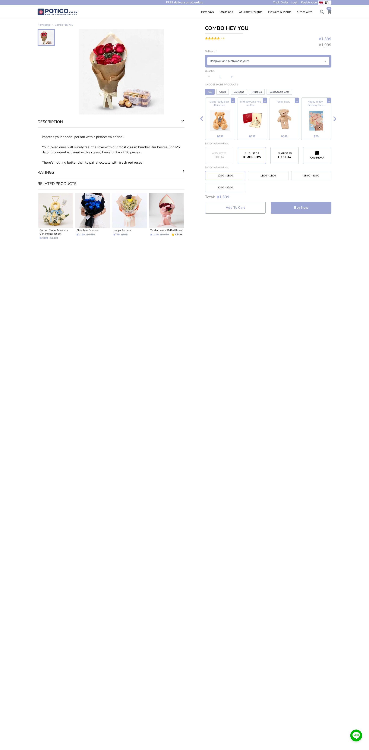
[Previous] (202, 119)
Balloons (239, 92)
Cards (222, 92)
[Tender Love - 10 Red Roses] (166, 218)
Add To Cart (235, 207)
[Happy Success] (129, 218)
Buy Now (301, 207)
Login (294, 2)
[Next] (334, 119)
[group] (268, 118)
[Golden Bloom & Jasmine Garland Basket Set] (55, 218)
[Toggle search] (322, 12)
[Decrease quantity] (209, 77)
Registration (309, 2)
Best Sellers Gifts (279, 92)
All (210, 92)
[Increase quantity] (232, 77)
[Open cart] (329, 12)
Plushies (257, 92)
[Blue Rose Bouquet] (92, 218)
